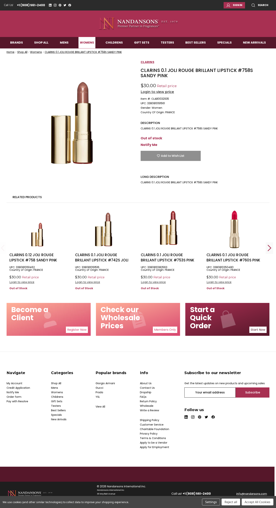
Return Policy (148, 401)
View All (100, 406)
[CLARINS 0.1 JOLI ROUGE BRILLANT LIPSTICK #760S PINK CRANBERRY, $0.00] (234, 229)
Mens (64, 42)
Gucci (99, 388)
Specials (224, 42)
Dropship (145, 392)
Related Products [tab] (27, 197)
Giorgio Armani (105, 383)
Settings (211, 502)
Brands (16, 42)
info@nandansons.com (251, 494)
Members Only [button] (165, 330)
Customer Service (152, 424)
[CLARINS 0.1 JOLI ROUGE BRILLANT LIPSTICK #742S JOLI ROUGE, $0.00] (103, 229)
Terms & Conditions (153, 438)
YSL (98, 397)
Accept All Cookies (257, 502)
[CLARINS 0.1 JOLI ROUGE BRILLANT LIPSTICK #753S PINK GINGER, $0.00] (168, 229)
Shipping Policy (149, 420)
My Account (14, 383)
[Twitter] (64, 5)
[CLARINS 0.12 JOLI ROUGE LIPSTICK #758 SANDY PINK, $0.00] (37, 229)
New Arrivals (254, 42)
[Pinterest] (60, 5)
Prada (99, 392)
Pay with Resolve (17, 401)
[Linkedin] (50, 5)
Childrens (114, 42)
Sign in (237, 5)
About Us (146, 383)
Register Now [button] (77, 330)
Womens (87, 42)
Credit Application (18, 388)
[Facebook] (69, 5)
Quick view (37, 235)
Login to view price (157, 92)
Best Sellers (195, 42)
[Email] (149, 169)
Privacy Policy (149, 434)
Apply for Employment (154, 447)
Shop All (41, 42)
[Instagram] (55, 5)
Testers (167, 42)
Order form (14, 397)
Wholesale (146, 406)
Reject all (231, 502)
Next (269, 248)
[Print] (156, 169)
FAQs (143, 397)
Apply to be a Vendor (153, 443)
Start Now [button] (258, 330)
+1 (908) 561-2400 (31, 5)
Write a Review (149, 410)
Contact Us (147, 388)
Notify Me (149, 145)
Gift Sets (141, 42)
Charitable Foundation (154, 429)
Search (263, 5)
